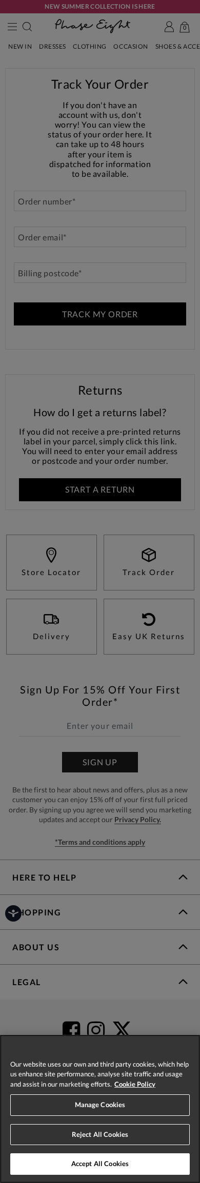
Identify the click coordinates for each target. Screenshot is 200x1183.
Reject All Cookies (100, 1134)
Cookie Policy (134, 1084)
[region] (100, 1109)
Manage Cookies (100, 1104)
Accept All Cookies (100, 1163)
